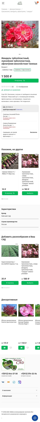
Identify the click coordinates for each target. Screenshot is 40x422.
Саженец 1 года (7, 70)
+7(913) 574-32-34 (29, 374)
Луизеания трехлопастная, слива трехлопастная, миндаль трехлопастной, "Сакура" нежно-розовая (28, 178)
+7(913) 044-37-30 (9, 374)
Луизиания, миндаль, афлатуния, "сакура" (17, 11)
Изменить (19, 109)
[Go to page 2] (3, 287)
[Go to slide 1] (19, 54)
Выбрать (30, 193)
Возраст (4, 67)
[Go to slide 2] (20, 54)
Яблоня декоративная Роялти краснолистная (8, 321)
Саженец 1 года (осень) (22, 70)
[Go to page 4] (6, 287)
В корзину (10, 283)
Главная (4, 9)
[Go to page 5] (7, 287)
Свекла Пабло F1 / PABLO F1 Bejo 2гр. (8, 173)
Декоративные (15, 9)
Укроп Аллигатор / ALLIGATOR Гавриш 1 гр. (9, 263)
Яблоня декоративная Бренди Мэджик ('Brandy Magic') (25, 322)
